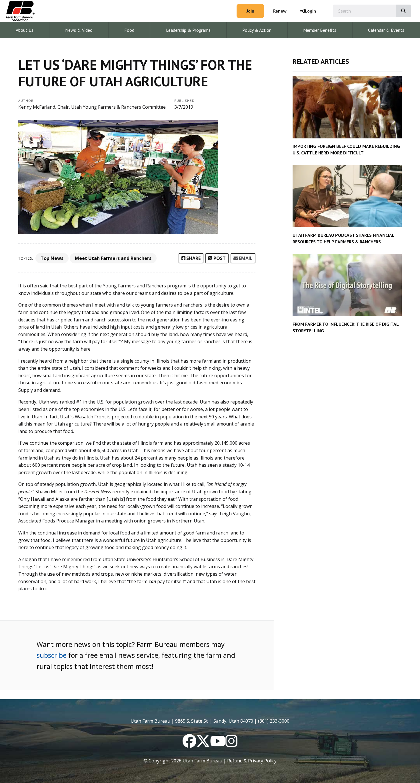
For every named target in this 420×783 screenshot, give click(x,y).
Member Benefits (319, 30)
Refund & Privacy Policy (252, 761)
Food (129, 30)
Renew (280, 11)
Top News (52, 258)
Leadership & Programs (188, 30)
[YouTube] (217, 744)
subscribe (52, 655)
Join (250, 11)
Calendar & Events (386, 30)
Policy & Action (256, 30)
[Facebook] (189, 744)
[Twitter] (203, 744)
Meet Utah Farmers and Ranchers (113, 258)
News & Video (79, 30)
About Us (24, 30)
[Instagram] (231, 744)
